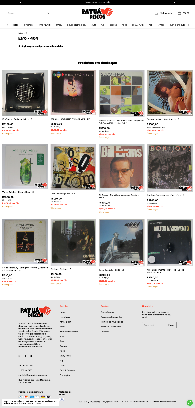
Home (15, 25)
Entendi (38, 403)
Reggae (113, 25)
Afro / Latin (45, 25)
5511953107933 (25, 365)
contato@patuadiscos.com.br (32, 375)
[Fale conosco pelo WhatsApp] (190, 403)
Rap (102, 25)
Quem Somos (107, 312)
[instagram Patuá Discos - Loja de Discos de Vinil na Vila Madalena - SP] (19, 356)
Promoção (65, 375)
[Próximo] (189, 25)
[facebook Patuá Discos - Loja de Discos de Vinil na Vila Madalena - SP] (25, 356)
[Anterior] (7, 25)
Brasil (59, 25)
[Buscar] (48, 13)
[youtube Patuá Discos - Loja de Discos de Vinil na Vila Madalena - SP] (31, 356)
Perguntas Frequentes (111, 317)
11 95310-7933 (25, 370)
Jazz (94, 25)
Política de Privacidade (112, 322)
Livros (161, 25)
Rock (124, 25)
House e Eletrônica (76, 25)
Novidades (28, 25)
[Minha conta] (156, 13)
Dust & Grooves (177, 25)
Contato (105, 331)
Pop (150, 25)
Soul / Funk (138, 25)
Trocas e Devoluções (111, 326)
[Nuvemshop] (90, 402)
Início (20, 33)
